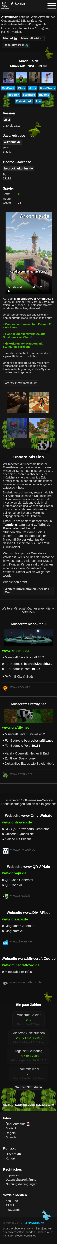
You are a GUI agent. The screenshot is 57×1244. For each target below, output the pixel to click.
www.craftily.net (15, 727)
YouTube (12, 1200)
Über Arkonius (16, 1124)
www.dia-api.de (15, 919)
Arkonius (18, 3)
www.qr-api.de (14, 873)
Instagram (13, 1209)
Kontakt (11, 1158)
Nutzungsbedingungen (21, 1184)
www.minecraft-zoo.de (20, 965)
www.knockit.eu (15, 651)
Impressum (13, 1175)
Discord (11, 1154)
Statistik (11, 1128)
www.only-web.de (17, 822)
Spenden (12, 1137)
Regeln (11, 1133)
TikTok (10, 1205)
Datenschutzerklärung (21, 1179)
